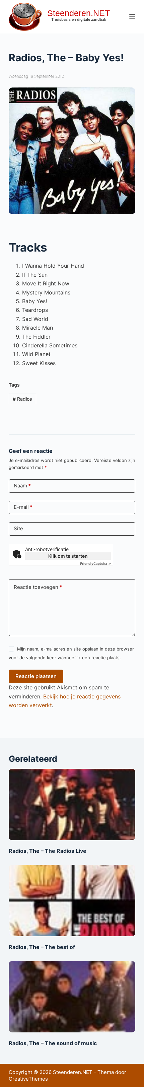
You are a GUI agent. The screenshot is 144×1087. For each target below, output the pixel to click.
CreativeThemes (28, 1079)
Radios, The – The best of (42, 947)
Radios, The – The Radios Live (47, 850)
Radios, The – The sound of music (53, 1043)
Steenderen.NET (78, 13)
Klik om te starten (68, 556)
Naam (22, 485)
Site (18, 528)
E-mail (23, 507)
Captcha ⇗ (95, 563)
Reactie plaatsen (36, 676)
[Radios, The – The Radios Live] (72, 804)
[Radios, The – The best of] (72, 900)
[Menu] (132, 17)
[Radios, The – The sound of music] (72, 996)
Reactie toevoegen (38, 587)
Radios (22, 399)
